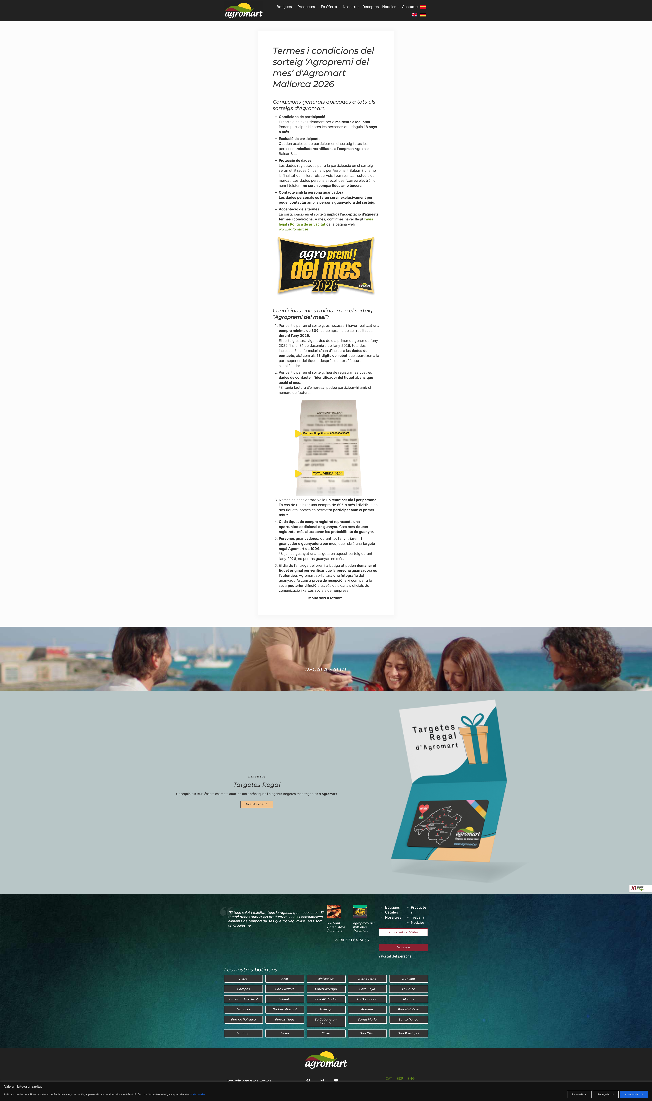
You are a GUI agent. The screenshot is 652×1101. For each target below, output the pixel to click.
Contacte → (403, 947)
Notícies (418, 922)
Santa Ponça (408, 1019)
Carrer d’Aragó (326, 989)
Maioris (408, 999)
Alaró (243, 978)
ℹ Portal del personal (395, 956)
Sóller (326, 1033)
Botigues (392, 907)
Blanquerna (367, 978)
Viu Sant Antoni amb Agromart (336, 926)
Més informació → (257, 804)
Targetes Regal (256, 784)
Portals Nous (284, 1019)
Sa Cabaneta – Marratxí (326, 1021)
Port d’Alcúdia (408, 1009)
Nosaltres (393, 917)
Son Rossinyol (408, 1033)
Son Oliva (367, 1033)
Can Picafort (284, 989)
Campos (243, 989)
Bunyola (408, 978)
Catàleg (391, 912)
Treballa (417, 917)
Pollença (325, 1009)
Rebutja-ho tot (606, 1094)
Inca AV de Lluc (326, 999)
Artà (285, 978)
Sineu (284, 1033)
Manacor (243, 1009)
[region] (326, 1091)
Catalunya (367, 989)
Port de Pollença (243, 1019)
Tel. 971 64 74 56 (354, 940)
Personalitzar (579, 1094)
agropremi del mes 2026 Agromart (364, 926)
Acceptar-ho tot (634, 1094)
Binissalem (326, 978)
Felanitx (285, 999)
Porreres (367, 1009)
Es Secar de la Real (243, 999)
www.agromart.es (294, 229)
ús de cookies (197, 1094)
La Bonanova (367, 999)
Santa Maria (367, 1019)
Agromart (329, 794)
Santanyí (243, 1033)
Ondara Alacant (285, 1009)
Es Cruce (408, 989)
